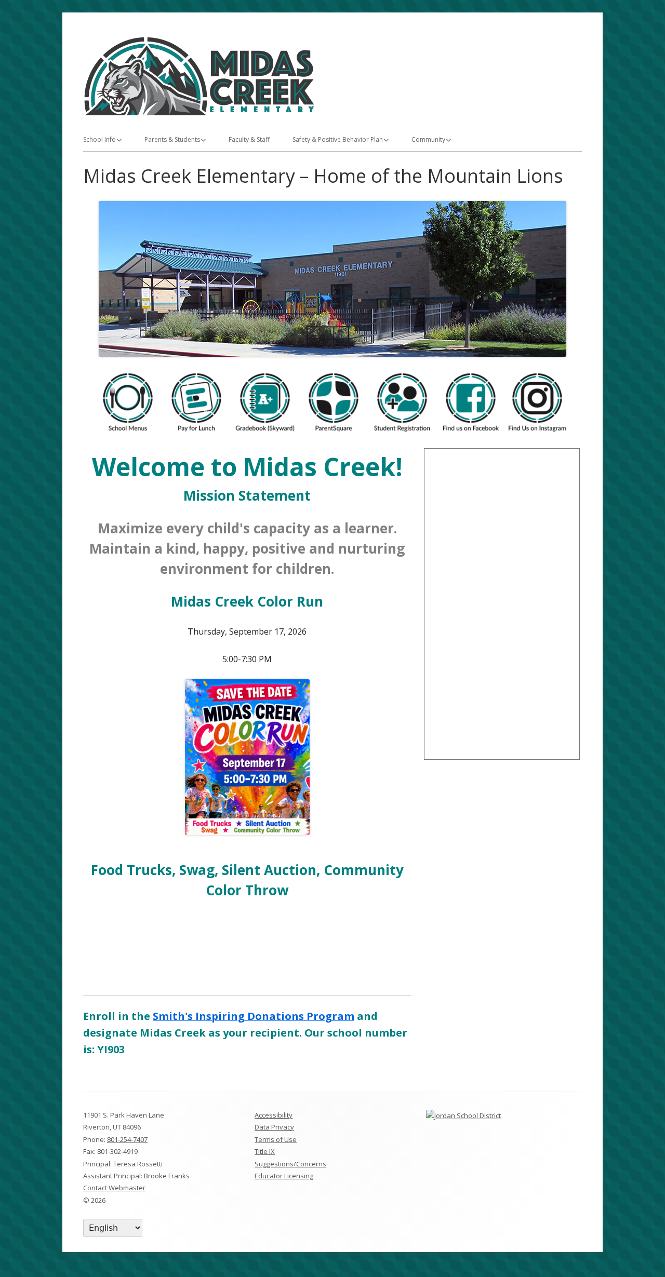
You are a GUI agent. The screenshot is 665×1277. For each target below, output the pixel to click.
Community (428, 139)
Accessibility (273, 1115)
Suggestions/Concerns (290, 1163)
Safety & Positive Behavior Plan (337, 139)
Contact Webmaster (114, 1187)
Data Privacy (274, 1127)
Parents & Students (172, 139)
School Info (99, 139)
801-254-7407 (127, 1139)
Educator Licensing (284, 1175)
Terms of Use (276, 1139)
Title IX (265, 1151)
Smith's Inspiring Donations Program (253, 1016)
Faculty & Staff (249, 139)
